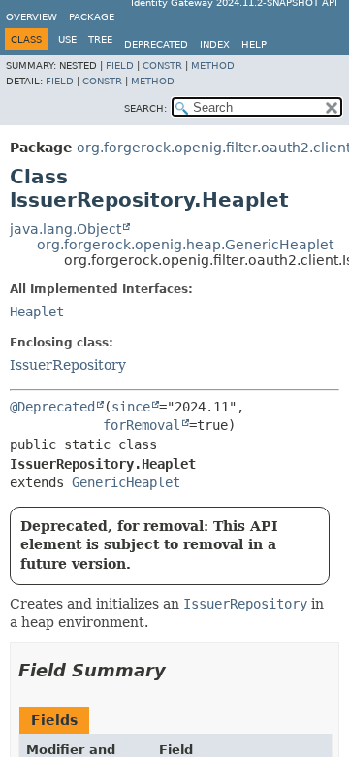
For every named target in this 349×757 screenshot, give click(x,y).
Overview (31, 17)
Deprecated (156, 44)
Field (120, 65)
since (130, 406)
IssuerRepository (68, 365)
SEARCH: (145, 108)
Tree (100, 39)
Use (67, 39)
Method (213, 65)
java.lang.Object (65, 229)
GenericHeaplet (126, 482)
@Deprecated (52, 406)
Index (215, 44)
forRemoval (141, 425)
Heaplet (37, 311)
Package (91, 17)
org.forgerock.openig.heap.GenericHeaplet (185, 244)
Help (254, 44)
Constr (162, 65)
